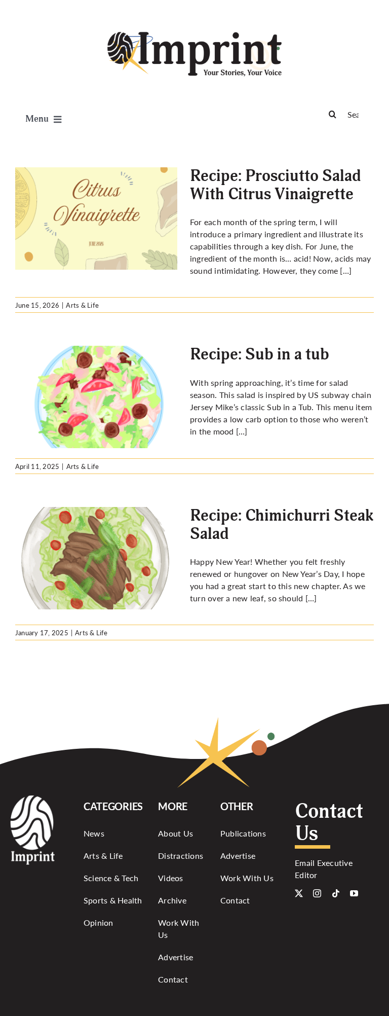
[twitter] (299, 893)
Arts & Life (82, 305)
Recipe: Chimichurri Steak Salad (281, 524)
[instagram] (317, 893)
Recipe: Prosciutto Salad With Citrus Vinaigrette (275, 185)
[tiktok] (336, 893)
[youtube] (354, 893)
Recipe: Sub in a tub (259, 354)
